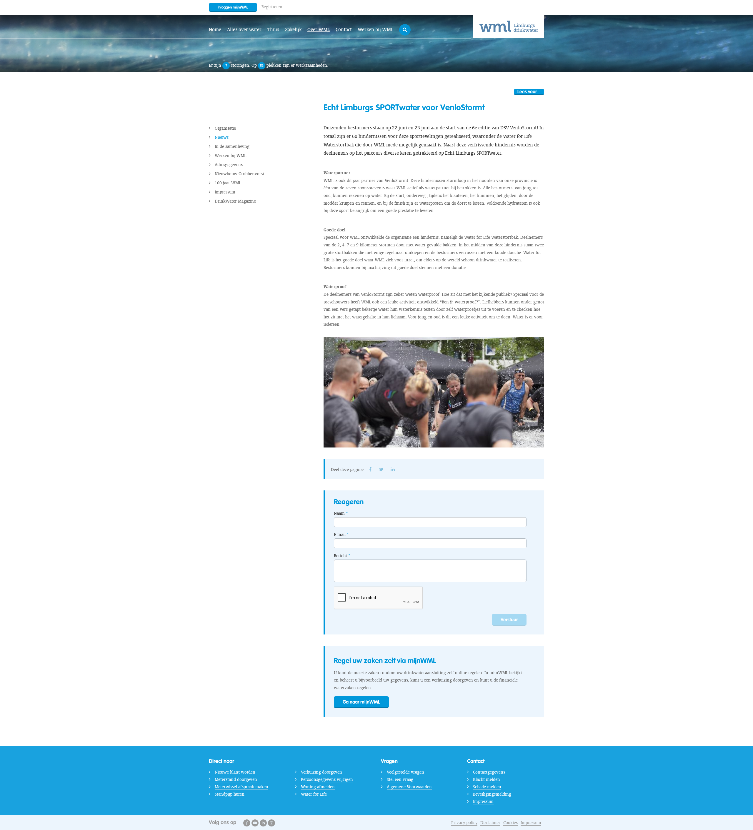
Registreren (271, 6)
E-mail (340, 534)
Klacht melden (486, 779)
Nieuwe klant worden (235, 772)
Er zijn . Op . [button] (268, 65)
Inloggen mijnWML (233, 7)
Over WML (318, 29)
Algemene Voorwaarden (409, 786)
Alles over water (244, 29)
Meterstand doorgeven (236, 779)
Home (215, 29)
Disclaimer (490, 822)
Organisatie (225, 128)
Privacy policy (464, 822)
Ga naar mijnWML (361, 702)
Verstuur (509, 619)
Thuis (273, 29)
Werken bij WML (375, 29)
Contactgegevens (489, 772)
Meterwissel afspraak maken (241, 786)
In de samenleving (232, 146)
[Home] (508, 26)
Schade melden (487, 786)
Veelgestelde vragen (405, 772)
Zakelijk (293, 29)
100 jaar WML (228, 183)
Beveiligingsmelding (492, 794)
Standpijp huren (229, 794)
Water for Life (314, 794)
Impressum (225, 192)
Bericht (340, 555)
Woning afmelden (318, 786)
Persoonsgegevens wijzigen (327, 779)
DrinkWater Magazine (235, 201)
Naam (339, 513)
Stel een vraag (400, 779)
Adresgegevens (229, 164)
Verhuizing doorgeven (321, 772)
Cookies (510, 822)
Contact (344, 29)
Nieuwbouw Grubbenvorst (239, 173)
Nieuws (222, 137)
